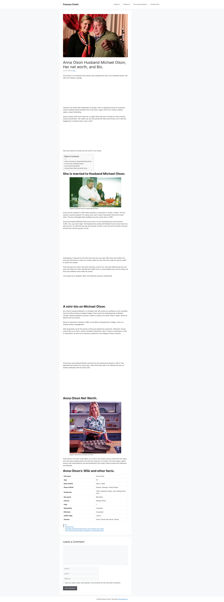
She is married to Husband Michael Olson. (78, 161)
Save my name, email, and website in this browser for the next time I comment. (93, 583)
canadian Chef (69, 526)
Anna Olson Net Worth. (72, 166)
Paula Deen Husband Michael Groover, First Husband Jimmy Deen (84, 528)
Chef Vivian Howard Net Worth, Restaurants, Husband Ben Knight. (84, 530)
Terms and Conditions (140, 4)
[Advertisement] (95, 93)
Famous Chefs (71, 4)
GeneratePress (122, 599)
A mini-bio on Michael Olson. (74, 164)
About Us (117, 4)
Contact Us (126, 4)
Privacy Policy (155, 4)
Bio (66, 525)
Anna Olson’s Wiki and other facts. (76, 168)
